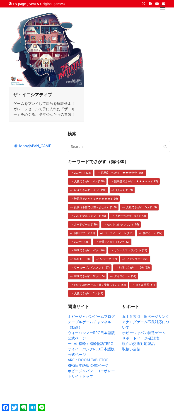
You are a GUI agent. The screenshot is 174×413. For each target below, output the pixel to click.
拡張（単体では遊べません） (95, 207)
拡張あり (82, 259)
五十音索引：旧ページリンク (145, 316)
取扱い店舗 (131, 349)
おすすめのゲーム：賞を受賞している (100, 285)
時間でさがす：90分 (89, 276)
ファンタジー (137, 259)
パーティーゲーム (118, 233)
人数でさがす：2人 (88, 293)
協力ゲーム (152, 233)
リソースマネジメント (130, 250)
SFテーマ (108, 259)
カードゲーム (86, 224)
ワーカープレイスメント (92, 267)
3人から (81, 242)
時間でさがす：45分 (89, 250)
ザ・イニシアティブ (32, 94)
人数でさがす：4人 (89, 181)
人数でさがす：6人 (130, 216)
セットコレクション (123, 224)
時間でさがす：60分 (114, 242)
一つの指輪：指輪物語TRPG (90, 343)
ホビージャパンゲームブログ (91, 316)
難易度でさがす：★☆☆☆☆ (96, 198)
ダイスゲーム (125, 276)
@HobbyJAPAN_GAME (32, 145)
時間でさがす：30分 (90, 190)
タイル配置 (145, 285)
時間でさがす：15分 (134, 267)
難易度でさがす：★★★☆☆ (136, 181)
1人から (124, 190)
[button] (162, 8)
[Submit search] (165, 146)
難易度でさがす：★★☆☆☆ (122, 173)
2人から (82, 173)
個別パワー (84, 233)
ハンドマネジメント (90, 216)
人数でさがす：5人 (141, 207)
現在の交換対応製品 (138, 343)
